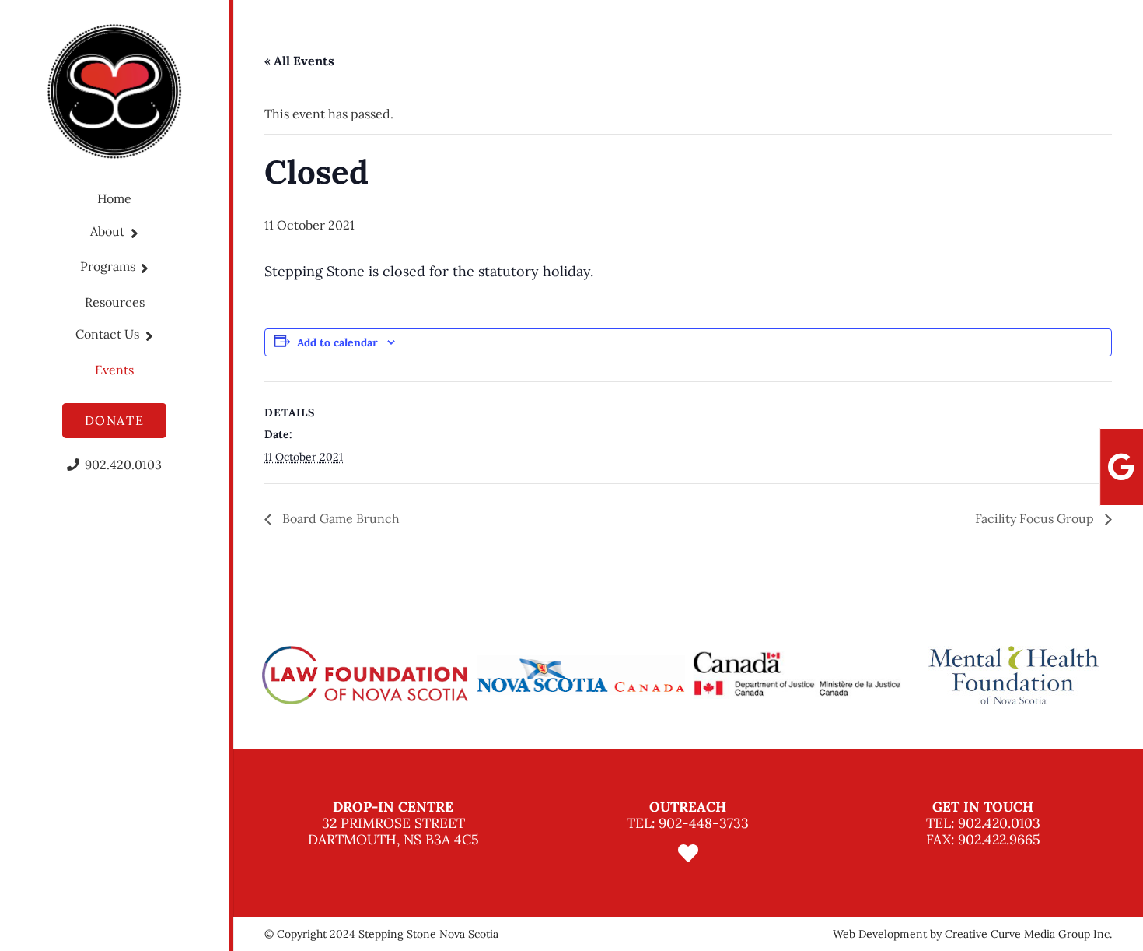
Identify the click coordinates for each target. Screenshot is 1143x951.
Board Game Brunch (339, 518)
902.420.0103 (999, 823)
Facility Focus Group (1036, 518)
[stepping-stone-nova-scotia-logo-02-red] (115, 91)
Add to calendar (337, 342)
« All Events (299, 60)
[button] (131, 233)
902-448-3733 (704, 823)
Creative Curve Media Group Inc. (1028, 934)
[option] (364, 675)
